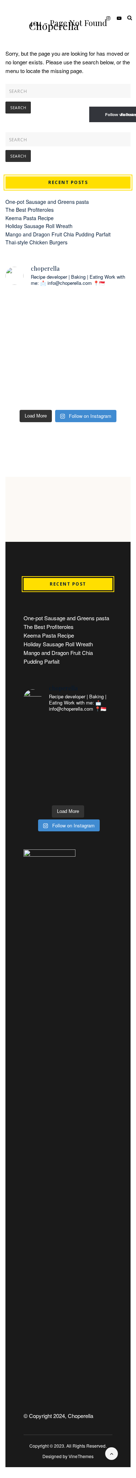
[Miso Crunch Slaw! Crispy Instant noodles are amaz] (100, 387)
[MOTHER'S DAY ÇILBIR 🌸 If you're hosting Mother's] (35, 350)
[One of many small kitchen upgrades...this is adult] (35, 312)
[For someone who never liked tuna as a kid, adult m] (100, 312)
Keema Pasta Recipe (29, 218)
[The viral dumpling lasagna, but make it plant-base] (35, 387)
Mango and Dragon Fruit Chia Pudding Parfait (58, 234)
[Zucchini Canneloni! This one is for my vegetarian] (100, 350)
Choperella (54, 26)
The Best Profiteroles (29, 209)
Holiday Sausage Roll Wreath (39, 226)
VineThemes (81, 1456)
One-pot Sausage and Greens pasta (47, 201)
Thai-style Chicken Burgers (36, 242)
